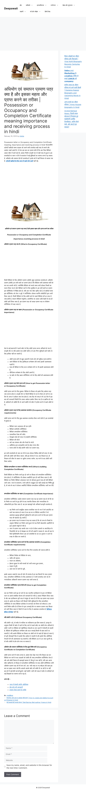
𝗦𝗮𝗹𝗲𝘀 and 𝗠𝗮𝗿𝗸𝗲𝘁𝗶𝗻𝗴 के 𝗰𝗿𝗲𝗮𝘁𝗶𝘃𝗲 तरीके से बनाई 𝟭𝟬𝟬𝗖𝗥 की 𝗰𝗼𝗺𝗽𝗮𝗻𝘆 (71, 75)
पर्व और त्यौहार (34, 12)
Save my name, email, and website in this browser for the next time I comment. (29, 766)
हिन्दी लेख (47, 12)
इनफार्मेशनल (10, 695)
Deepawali (11, 8)
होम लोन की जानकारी (16, 687)
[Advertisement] (43, 32)
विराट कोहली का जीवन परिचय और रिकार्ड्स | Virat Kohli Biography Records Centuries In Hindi (73, 61)
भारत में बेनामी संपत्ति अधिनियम (19, 684)
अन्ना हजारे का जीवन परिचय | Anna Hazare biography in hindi (72, 104)
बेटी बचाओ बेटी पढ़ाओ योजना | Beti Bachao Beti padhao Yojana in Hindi (29, 702)
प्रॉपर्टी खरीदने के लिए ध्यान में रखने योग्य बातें (19, 161)
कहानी (21, 12)
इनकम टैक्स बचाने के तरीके (18, 690)
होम (21, 5)
